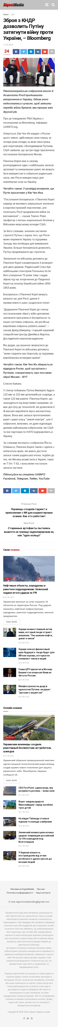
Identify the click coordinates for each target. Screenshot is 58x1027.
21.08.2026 (24, 812)
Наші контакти (43, 893)
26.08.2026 (9, 597)
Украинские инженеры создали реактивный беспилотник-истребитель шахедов (27, 748)
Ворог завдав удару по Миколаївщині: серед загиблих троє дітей (36, 804)
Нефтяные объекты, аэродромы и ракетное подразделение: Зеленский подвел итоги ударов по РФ (25, 589)
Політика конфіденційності (20, 893)
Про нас (41, 889)
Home (5, 14)
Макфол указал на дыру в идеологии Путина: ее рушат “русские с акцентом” (35, 689)
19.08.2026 (24, 795)
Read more (11, 622)
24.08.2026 (24, 826)
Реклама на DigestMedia (22, 889)
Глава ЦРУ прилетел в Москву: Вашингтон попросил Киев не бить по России (36, 672)
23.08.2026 (24, 866)
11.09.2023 (8, 44)
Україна (9, 737)
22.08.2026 (9, 756)
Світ (13, 14)
